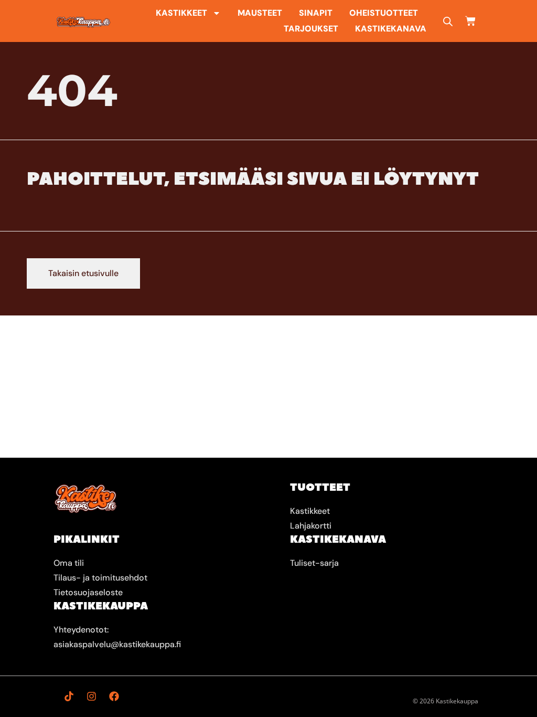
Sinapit (315, 12)
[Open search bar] (448, 21)
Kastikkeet (181, 12)
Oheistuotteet (383, 12)
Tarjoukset (311, 28)
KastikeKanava (390, 28)
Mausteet (260, 12)
